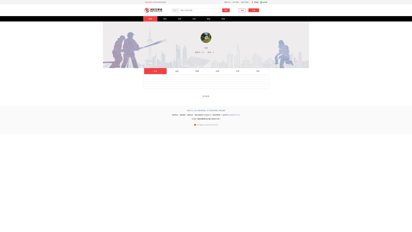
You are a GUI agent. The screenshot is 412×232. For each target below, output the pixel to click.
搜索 (225, 10)
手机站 (256, 2)
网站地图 (222, 110)
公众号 (265, 2)
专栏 (258, 71)
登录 (242, 10)
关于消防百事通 (212, 110)
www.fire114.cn (234, 115)
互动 (155, 71)
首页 (150, 19)
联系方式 (190, 110)
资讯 (165, 19)
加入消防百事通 (200, 110)
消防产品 (227, 2)
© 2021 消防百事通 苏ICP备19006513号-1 (206, 119)
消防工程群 (244, 2)
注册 (253, 10)
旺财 (223, 19)
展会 (208, 19)
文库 (194, 19)
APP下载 (235, 2)
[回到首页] (148, 2)
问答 (179, 19)
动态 (177, 71)
